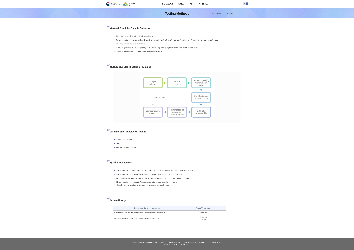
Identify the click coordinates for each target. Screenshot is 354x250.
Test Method (203, 4)
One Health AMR (167, 4)
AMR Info (181, 4)
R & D (192, 4)
